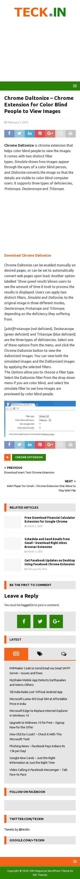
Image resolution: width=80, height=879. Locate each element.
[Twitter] (40, 621)
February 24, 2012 (37, 569)
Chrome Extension (29, 457)
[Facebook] (24, 621)
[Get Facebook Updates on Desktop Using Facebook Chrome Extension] (12, 564)
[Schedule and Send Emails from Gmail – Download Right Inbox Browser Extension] (12, 543)
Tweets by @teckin (17, 829)
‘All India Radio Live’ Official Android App (36, 692)
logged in (27, 605)
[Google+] (56, 621)
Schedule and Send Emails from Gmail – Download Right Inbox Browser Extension (47, 542)
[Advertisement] (40, 50)
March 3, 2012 (35, 526)
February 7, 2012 (18, 122)
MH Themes (40, 874)
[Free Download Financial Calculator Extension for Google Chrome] (12, 522)
